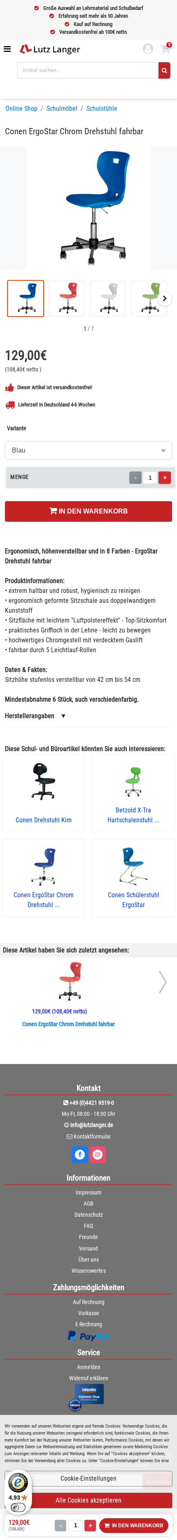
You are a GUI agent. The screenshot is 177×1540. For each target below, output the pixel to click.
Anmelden (88, 1367)
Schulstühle (101, 108)
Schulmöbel (62, 108)
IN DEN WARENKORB (92, 511)
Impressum (89, 1192)
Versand (88, 1248)
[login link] (148, 50)
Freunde (88, 1237)
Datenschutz (89, 1214)
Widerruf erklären (88, 1378)
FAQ (88, 1226)
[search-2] (164, 70)
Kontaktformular (92, 1136)
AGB (88, 1203)
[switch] (18, 1507)
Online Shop (21, 108)
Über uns (89, 1259)
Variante (16, 428)
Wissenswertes (89, 1270)
